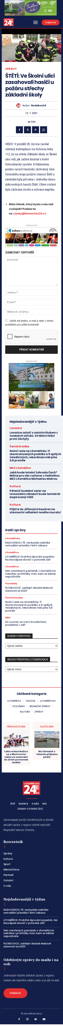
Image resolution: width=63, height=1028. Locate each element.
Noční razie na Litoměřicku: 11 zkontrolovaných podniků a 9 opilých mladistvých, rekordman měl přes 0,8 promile (35, 455)
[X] (27, 129)
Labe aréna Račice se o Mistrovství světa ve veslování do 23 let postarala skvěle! (16, 757)
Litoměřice (12, 552)
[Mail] (35, 1019)
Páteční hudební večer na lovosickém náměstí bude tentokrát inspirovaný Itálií (35, 494)
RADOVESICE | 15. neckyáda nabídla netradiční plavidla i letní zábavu (27, 544)
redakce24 (38, 105)
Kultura (15, 486)
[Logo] (9, 22)
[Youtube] (44, 1019)
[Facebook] (19, 129)
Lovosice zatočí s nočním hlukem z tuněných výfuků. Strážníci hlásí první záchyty (34, 436)
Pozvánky (11, 583)
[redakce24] (19, 105)
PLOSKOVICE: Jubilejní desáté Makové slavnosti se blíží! (29, 589)
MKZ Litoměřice (20, 468)
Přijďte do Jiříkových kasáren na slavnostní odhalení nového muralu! (35, 512)
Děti (7, 617)
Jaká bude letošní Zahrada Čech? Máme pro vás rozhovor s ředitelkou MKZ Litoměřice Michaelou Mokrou (35, 476)
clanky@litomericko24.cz (29, 213)
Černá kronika (19, 446)
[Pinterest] (35, 129)
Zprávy (11, 69)
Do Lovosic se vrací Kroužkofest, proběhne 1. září (26, 623)
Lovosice (16, 428)
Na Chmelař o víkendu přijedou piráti (47, 754)
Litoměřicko (12, 538)
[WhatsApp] (43, 129)
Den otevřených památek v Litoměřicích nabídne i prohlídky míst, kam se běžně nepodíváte (30, 574)
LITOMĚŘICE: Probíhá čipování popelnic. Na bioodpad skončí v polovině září (30, 558)
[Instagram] (27, 1019)
